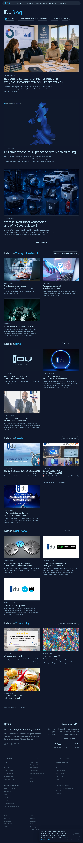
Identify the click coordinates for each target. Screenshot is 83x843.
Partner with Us (34, 830)
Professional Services (62, 782)
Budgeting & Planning (10, 765)
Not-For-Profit (60, 773)
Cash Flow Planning (9, 773)
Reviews (58, 794)
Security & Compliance (37, 773)
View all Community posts (68, 623)
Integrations (34, 768)
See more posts (41, 242)
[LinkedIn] (5, 745)
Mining (58, 765)
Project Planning (8, 776)
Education (59, 768)
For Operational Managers (64, 788)
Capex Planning (8, 771)
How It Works (34, 762)
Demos (6, 827)
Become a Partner (71, 739)
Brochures (7, 821)
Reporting (7, 800)
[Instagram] (12, 745)
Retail (57, 779)
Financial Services (61, 771)
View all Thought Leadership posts (65, 253)
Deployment (34, 770)
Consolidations (9, 803)
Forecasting (7, 768)
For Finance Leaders (62, 785)
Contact (33, 821)
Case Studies (60, 791)
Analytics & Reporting (10, 788)
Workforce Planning (9, 779)
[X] (19, 745)
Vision (32, 815)
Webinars (7, 818)
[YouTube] (15, 745)
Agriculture (59, 776)
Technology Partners (35, 827)
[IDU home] (8, 3)
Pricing (32, 779)
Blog (5, 815)
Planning (6, 797)
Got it (76, 835)
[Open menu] (78, 3)
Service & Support (36, 776)
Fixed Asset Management (12, 806)
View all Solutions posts (69, 531)
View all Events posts (70, 438)
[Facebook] (8, 745)
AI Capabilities (34, 765)
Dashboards (7, 791)
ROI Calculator (8, 824)
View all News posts (70, 344)
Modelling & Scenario (10, 782)
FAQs (32, 781)
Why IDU (32, 818)
